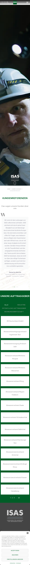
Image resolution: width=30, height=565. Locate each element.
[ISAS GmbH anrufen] (2, 2)
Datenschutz (12, 563)
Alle (6, 305)
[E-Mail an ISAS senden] (5, 2)
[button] (27, 533)
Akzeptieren (15, 551)
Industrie (21, 305)
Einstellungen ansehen (15, 559)
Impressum (18, 563)
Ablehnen (15, 555)
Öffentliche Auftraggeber (14, 308)
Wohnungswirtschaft (14, 312)
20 (19, 498)
